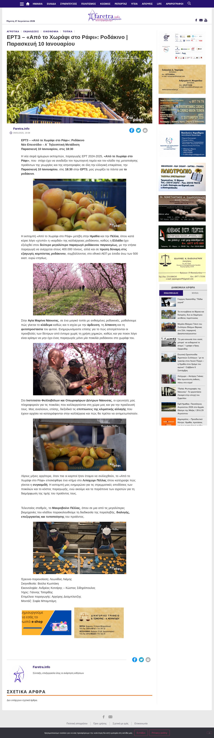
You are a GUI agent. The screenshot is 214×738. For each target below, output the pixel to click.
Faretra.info (21, 128)
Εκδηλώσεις (31, 31)
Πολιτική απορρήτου (77, 723)
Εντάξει (141, 732)
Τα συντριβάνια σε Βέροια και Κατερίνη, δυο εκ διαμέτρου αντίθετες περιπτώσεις (191, 314)
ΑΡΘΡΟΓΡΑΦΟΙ (174, 3)
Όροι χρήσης (100, 723)
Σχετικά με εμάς (121, 723)
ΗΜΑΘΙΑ (38, 3)
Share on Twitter (138, 130)
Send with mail (145, 130)
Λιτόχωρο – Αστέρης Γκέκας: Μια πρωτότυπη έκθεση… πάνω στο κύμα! (191, 379)
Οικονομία (51, 31)
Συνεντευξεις (68, 3)
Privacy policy (159, 732)
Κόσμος (105, 3)
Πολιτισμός (88, 3)
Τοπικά (67, 31)
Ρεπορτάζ (121, 3)
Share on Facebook (131, 130)
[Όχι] (209, 732)
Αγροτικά (13, 31)
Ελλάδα (51, 3)
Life (159, 3)
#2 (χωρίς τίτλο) (28, 4)
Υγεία (134, 3)
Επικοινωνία (141, 723)
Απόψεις (147, 3)
